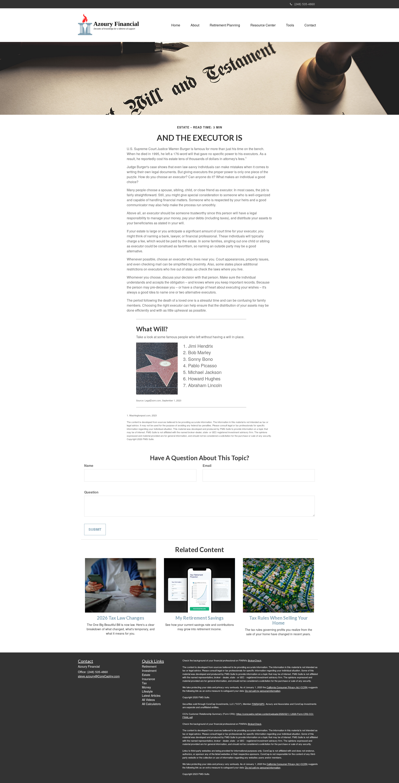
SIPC (262, 703)
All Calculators (151, 704)
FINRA (255, 703)
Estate (146, 675)
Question (91, 492)
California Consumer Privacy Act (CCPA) (287, 687)
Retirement (149, 666)
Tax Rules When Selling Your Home (278, 620)
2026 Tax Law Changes (120, 618)
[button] (194, 25)
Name (88, 465)
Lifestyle (147, 691)
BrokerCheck (254, 660)
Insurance (148, 679)
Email (207, 465)
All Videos (148, 700)
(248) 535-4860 (304, 4)
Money (146, 687)
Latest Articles (151, 695)
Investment (149, 670)
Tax (144, 683)
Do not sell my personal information (262, 690)
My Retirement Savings (199, 618)
